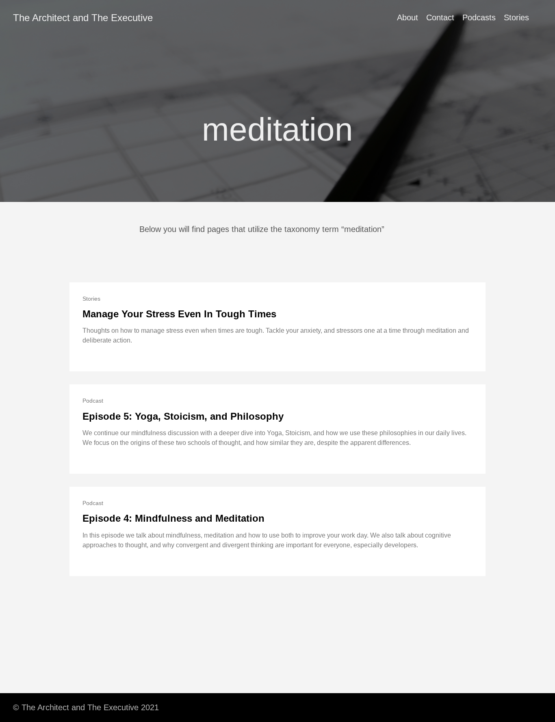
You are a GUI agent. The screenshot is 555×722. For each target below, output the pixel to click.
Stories (516, 17)
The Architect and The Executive (83, 17)
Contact (440, 17)
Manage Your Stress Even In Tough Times (179, 313)
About (407, 17)
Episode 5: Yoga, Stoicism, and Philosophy (183, 416)
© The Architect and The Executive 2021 (86, 707)
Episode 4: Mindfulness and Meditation (173, 518)
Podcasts (479, 17)
